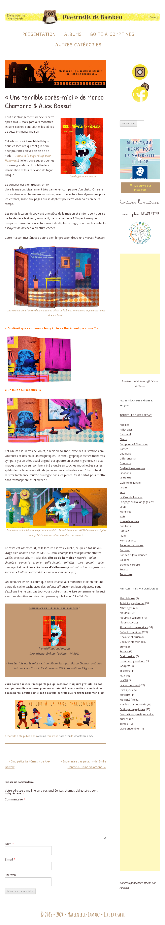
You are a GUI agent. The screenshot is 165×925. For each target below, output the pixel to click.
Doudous (125, 463)
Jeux (122, 492)
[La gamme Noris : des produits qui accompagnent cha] (140, 159)
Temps (124, 569)
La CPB (124, 680)
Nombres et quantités (133, 704)
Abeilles (124, 425)
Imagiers (125, 670)
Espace (124, 651)
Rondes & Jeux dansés (133, 555)
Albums (73, 34)
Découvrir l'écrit (129, 637)
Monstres (125, 511)
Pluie (123, 535)
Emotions (125, 473)
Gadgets (125, 666)
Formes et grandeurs (132, 661)
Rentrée (125, 550)
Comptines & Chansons (134, 444)
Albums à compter (131, 617)
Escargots (126, 478)
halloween (65, 736)
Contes (124, 449)
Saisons (125, 560)
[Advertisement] (140, 314)
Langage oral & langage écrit (137, 502)
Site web (10, 875)
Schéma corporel (130, 564)
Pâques (124, 531)
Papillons (125, 526)
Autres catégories (78, 44)
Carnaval (125, 434)
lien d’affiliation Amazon (83, 176)
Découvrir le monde (132, 642)
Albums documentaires (134, 627)
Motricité (125, 695)
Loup (123, 507)
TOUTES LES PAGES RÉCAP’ (136, 415)
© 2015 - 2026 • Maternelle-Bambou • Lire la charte (82, 914)
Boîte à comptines (130, 632)
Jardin (123, 487)
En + (122, 646)
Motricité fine (128, 699)
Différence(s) (127, 458)
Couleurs (125, 453)
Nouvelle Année (129, 521)
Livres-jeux (126, 690)
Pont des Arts (128, 540)
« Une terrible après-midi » (23, 663)
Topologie (126, 574)
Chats (123, 439)
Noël (122, 516)
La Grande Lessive (131, 497)
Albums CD (126, 622)
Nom (9, 844)
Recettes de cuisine (131, 545)
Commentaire (15, 799)
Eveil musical (127, 656)
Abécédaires (127, 598)
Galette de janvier (131, 482)
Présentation (39, 34)
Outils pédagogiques (132, 709)
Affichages (126, 429)
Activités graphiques (132, 603)
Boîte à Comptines (112, 34)
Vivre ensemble (129, 728)
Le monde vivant (130, 685)
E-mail (10, 859)
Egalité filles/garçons (132, 468)
